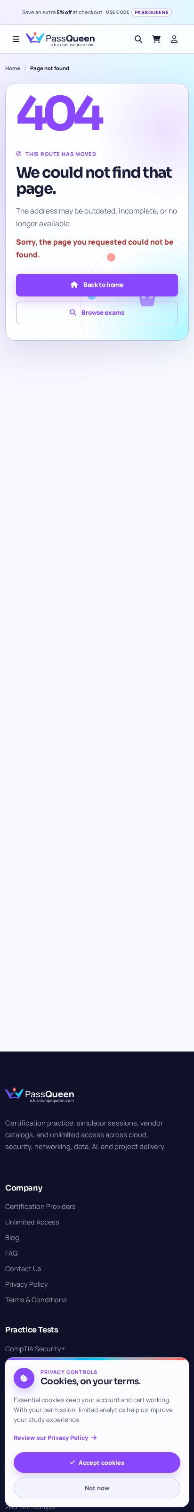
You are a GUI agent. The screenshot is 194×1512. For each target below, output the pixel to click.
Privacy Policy (26, 1284)
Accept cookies (101, 1462)
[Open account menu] (174, 39)
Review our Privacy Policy (51, 1438)
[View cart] (156, 39)
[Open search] (138, 39)
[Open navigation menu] (16, 39)
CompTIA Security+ (35, 1348)
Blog (12, 1237)
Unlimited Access (32, 1221)
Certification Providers (40, 1206)
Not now (97, 1488)
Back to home (103, 284)
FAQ (11, 1253)
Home (12, 68)
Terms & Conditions (36, 1299)
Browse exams (102, 312)
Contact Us (23, 1268)
